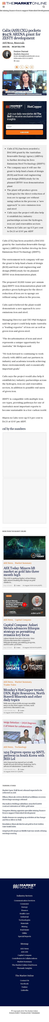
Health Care (24, 914)
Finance (24, 910)
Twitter (25, 987)
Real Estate (24, 930)
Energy (24, 907)
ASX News (7, 42)
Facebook (24, 984)
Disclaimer (36, 1013)
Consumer (24, 904)
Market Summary (24, 962)
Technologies (24, 920)
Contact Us (24, 980)
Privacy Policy (14, 1013)
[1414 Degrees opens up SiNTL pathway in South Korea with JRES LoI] (24, 746)
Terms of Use (26, 1013)
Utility (24, 933)
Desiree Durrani (26, 54)
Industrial (24, 917)
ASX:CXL (6, 47)
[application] (24, 82)
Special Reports (24, 936)
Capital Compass (24, 955)
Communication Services (24, 901)
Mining (24, 927)
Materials (19, 42)
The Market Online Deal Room (24, 965)
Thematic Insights (24, 968)
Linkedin (24, 990)
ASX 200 (24, 952)
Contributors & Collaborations (24, 958)
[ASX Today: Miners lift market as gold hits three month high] (24, 561)
